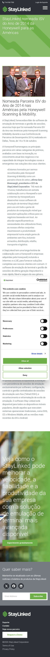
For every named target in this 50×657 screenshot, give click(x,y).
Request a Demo (14, 635)
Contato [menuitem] (5, 626)
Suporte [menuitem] (5, 622)
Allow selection (25, 368)
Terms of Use (8, 645)
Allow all (25, 361)
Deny (25, 375)
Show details (36, 353)
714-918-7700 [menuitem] (9, 2)
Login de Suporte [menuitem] (41, 2)
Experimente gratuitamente (20, 543)
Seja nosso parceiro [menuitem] (11, 629)
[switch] (43, 328)
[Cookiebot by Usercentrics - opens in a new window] (36, 280)
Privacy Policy (8, 649)
